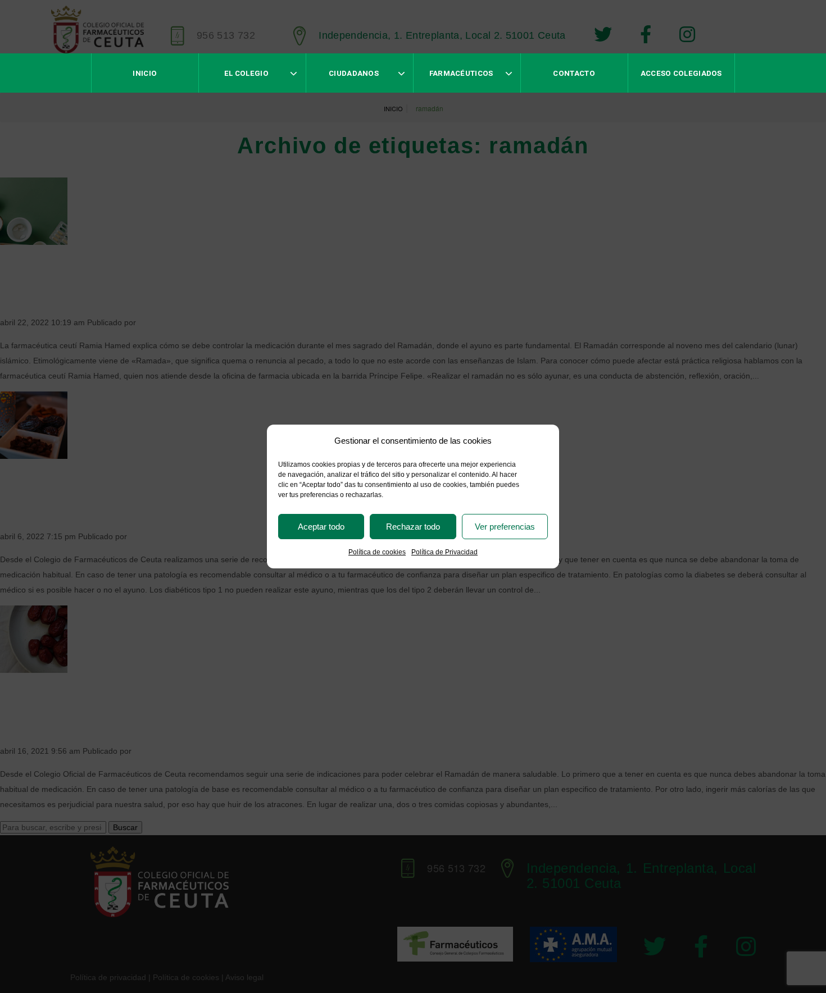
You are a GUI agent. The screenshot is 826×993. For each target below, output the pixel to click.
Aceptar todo (321, 526)
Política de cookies (377, 552)
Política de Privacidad (444, 552)
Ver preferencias (505, 526)
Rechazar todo (413, 526)
